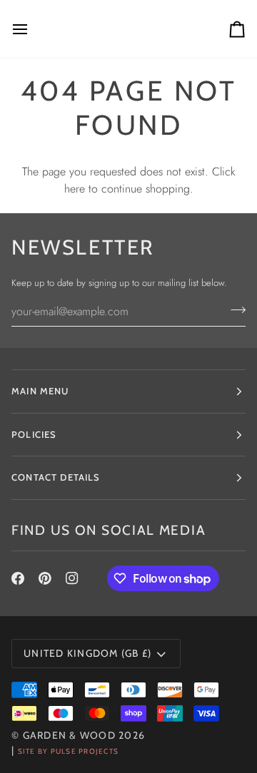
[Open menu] (32, 29)
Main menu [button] (40, 390)
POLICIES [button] (33, 434)
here (74, 188)
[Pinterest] (45, 578)
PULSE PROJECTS (85, 751)
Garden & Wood (69, 735)
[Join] (234, 309)
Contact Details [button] (56, 477)
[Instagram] (72, 578)
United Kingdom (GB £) (87, 653)
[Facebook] (17, 578)
